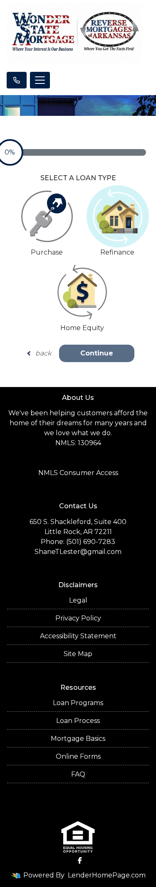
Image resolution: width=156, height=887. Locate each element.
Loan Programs (78, 703)
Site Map (78, 654)
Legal (78, 600)
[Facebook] (80, 860)
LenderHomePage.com (107, 875)
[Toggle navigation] (40, 80)
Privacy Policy (78, 618)
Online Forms (78, 756)
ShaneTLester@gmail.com (78, 552)
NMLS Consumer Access (78, 473)
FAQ (78, 774)
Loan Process (78, 721)
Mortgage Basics (78, 738)
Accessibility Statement (78, 636)
